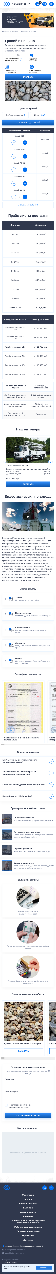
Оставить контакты (28, 1116)
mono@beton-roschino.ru (15, 1250)
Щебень (24, 31)
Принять (44, 1268)
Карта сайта (28, 1236)
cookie (6, 1269)
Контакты (28, 1216)
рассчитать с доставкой (28, 122)
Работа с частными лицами (28, 1227)
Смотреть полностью (15, 51)
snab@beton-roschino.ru (14, 1253)
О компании (28, 1195)
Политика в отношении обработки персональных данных (28, 1222)
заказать (23, 1051)
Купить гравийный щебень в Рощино (22, 1044)
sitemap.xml (28, 1240)
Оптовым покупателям (28, 1231)
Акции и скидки (28, 1212)
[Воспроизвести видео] (28, 516)
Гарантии (28, 1208)
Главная (5, 31)
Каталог (15, 31)
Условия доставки (28, 1204)
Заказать (28, 77)
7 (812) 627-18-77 (21, 4)
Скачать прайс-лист (29, 205)
